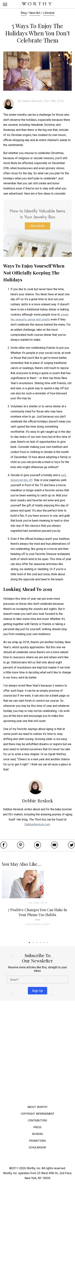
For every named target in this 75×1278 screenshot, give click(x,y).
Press (37, 1127)
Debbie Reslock (32, 101)
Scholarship (37, 1147)
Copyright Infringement (37, 1113)
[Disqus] (37, 1054)
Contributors (37, 1120)
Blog (24, 13)
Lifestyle (48, 13)
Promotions (37, 1140)
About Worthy (37, 1106)
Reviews (37, 1133)
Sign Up (37, 990)
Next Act (34, 13)
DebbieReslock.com (37, 824)
